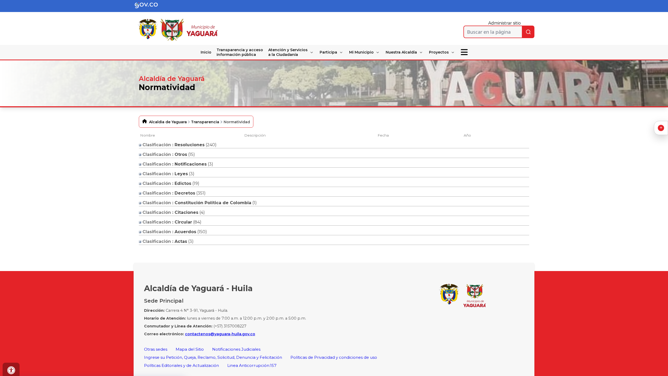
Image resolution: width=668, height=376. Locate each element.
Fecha (383, 135)
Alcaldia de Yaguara (168, 122)
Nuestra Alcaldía (401, 52)
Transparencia (205, 122)
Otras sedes (155, 349)
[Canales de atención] (661, 128)
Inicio (206, 52)
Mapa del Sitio (190, 349)
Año (467, 135)
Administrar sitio (504, 23)
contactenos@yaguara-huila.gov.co (220, 334)
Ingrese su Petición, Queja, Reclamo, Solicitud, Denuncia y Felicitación (213, 357)
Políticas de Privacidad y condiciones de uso (333, 357)
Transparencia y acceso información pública (240, 52)
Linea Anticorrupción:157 (252, 365)
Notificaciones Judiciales (236, 349)
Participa (328, 52)
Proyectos (439, 52)
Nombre (147, 135)
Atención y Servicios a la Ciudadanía (288, 52)
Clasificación (156, 144)
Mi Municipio (361, 52)
